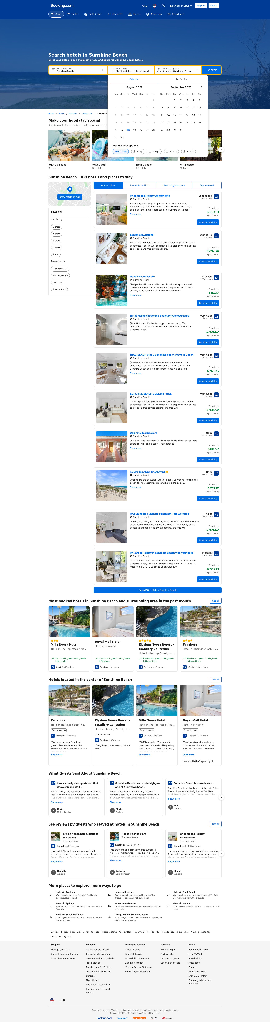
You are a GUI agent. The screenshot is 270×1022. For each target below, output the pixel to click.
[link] (69, 227)
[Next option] (221, 149)
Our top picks (108, 185)
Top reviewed (207, 185)
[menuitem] (56, 14)
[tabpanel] (157, 120)
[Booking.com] (62, 6)
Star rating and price (174, 185)
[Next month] (201, 87)
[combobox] (78, 71)
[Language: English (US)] (154, 5)
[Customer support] (163, 5)
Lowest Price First (139, 185)
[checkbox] (153, 100)
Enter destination (64, 69)
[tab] (134, 79)
